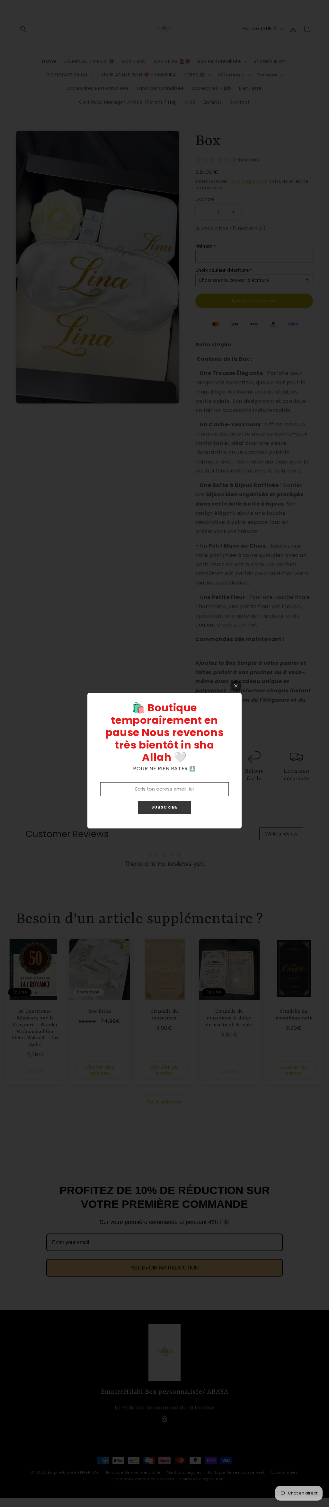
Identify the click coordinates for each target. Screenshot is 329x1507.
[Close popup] (236, 685)
